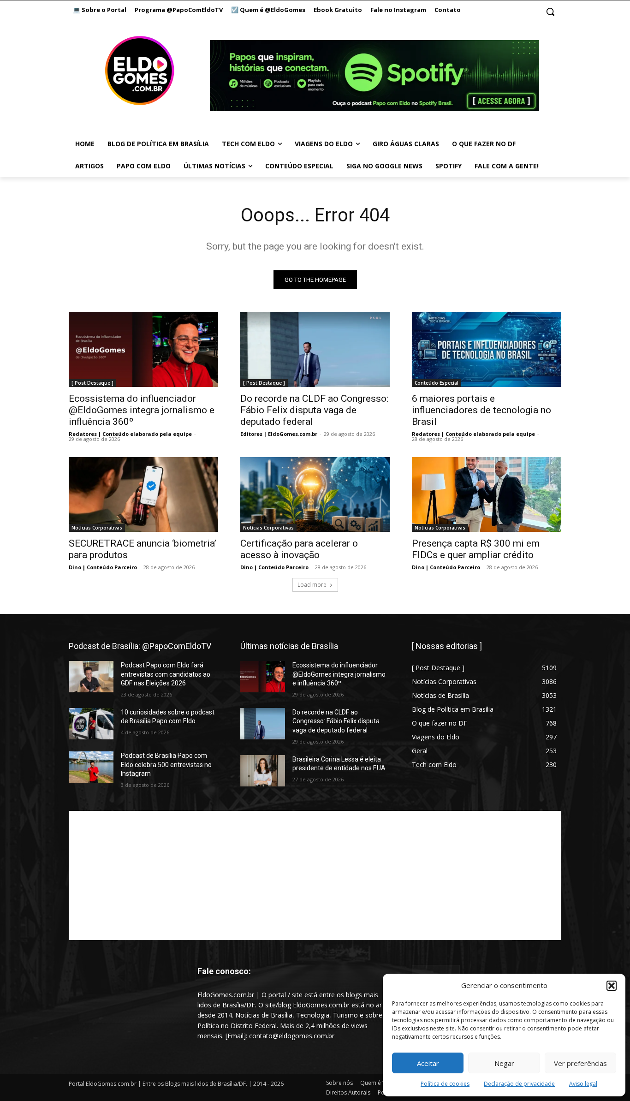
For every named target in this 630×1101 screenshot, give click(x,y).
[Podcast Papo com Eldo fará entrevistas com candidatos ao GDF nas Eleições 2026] (91, 676)
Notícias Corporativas (96, 527)
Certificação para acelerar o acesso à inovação (299, 549)
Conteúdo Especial (436, 383)
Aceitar (428, 1063)
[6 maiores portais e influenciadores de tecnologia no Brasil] (486, 349)
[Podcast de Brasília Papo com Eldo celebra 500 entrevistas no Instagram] (91, 767)
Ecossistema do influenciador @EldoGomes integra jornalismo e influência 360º (141, 410)
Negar (504, 1063)
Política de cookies (445, 1084)
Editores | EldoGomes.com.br (278, 433)
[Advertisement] (315, 875)
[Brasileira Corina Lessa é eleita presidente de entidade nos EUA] (262, 770)
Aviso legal (583, 1084)
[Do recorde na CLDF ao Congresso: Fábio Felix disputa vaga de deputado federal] (315, 349)
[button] (611, 985)
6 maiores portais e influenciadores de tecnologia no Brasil (481, 410)
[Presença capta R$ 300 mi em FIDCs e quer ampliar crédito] (486, 494)
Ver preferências (580, 1063)
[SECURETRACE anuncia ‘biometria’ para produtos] (143, 494)
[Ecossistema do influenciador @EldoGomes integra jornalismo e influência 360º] (143, 349)
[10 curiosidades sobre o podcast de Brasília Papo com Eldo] (91, 723)
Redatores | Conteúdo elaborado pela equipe (130, 433)
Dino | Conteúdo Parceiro (103, 567)
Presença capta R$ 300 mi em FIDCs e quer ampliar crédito (476, 549)
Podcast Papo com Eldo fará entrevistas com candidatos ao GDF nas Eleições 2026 (165, 674)
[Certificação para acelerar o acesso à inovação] (315, 494)
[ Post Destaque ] (92, 383)
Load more (312, 585)
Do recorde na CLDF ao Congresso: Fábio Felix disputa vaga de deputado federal (314, 410)
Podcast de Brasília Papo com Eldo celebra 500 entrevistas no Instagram (166, 764)
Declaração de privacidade (519, 1084)
